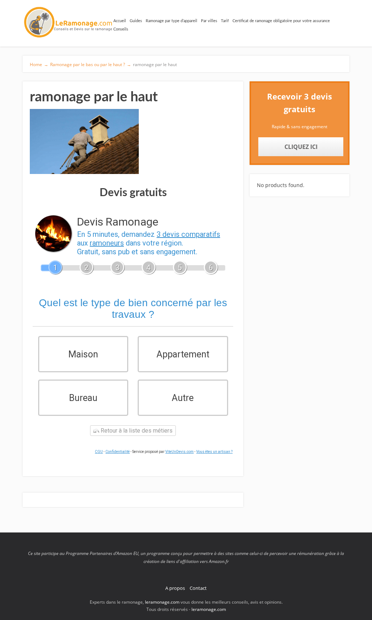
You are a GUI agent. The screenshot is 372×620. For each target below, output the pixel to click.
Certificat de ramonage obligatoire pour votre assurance (281, 21)
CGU (99, 452)
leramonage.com (163, 602)
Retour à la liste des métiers (136, 430)
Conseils (120, 29)
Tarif (225, 21)
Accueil (119, 21)
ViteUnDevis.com (179, 452)
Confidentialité (117, 452)
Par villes (209, 21)
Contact (198, 588)
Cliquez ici (301, 147)
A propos (175, 588)
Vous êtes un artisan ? (214, 452)
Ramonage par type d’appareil (171, 21)
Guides (136, 21)
